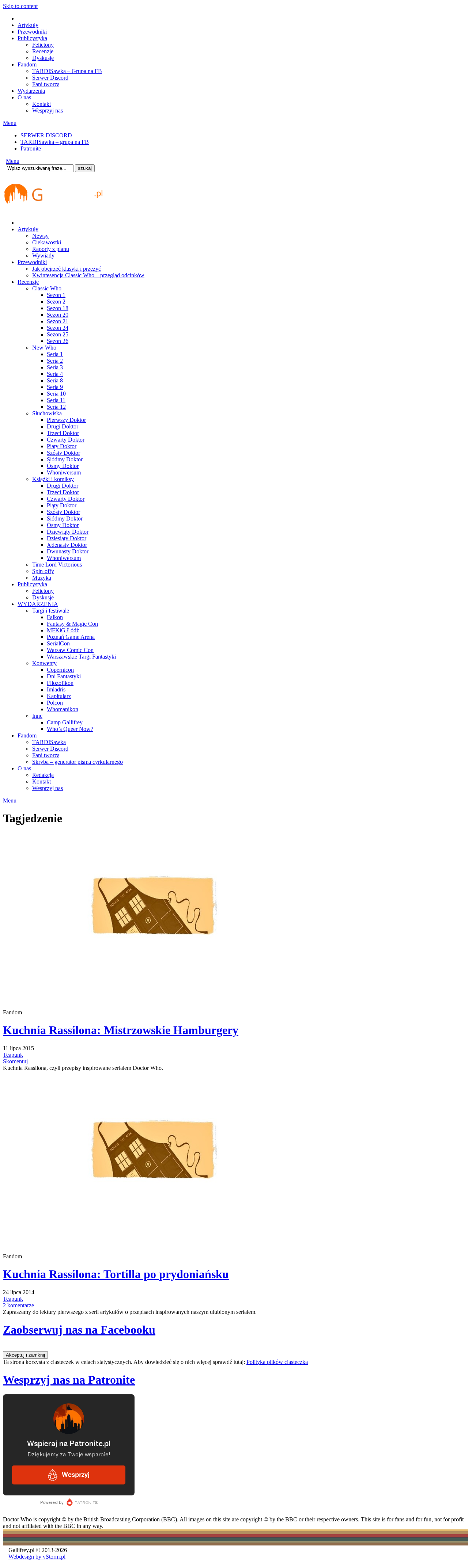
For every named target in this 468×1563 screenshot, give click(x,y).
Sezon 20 (57, 315)
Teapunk (13, 1055)
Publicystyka (32, 38)
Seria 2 (55, 361)
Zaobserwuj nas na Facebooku (79, 1329)
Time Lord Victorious (57, 564)
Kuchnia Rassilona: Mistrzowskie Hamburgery (120, 1030)
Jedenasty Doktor (67, 545)
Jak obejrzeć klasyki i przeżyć (66, 269)
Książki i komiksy (53, 479)
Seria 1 (55, 354)
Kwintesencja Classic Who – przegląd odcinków (88, 275)
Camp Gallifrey (65, 722)
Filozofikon (60, 683)
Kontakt (41, 104)
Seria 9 (55, 387)
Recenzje (42, 51)
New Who (44, 347)
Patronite (30, 148)
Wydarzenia (31, 91)
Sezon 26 (57, 341)
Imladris (56, 689)
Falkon (55, 617)
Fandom (27, 64)
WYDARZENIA (38, 604)
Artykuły (28, 25)
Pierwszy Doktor (66, 420)
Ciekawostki (46, 242)
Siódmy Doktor (65, 459)
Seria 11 (56, 400)
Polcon (55, 702)
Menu (9, 123)
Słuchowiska (47, 413)
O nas (24, 97)
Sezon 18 (57, 308)
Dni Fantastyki (64, 676)
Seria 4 (55, 374)
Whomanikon (62, 709)
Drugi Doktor (62, 426)
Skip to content (20, 6)
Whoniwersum (64, 472)
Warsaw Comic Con (70, 650)
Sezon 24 (57, 328)
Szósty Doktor (63, 453)
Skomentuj (15, 1061)
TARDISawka (49, 742)
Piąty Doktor (61, 446)
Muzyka (41, 578)
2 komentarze (18, 1305)
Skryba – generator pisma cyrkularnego (77, 762)
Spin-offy (43, 571)
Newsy (40, 236)
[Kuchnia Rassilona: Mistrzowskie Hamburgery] (162, 1000)
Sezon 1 (56, 295)
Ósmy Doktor (63, 466)
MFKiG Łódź (63, 630)
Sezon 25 (57, 334)
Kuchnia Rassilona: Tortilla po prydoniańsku (116, 1274)
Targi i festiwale (50, 610)
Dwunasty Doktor (67, 551)
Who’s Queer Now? (70, 729)
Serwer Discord (50, 78)
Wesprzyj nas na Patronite (69, 1379)
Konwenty (44, 663)
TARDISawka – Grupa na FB (67, 71)
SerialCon (58, 643)
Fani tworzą (46, 84)
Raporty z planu (50, 249)
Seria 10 (56, 393)
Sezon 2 (56, 301)
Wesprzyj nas (47, 110)
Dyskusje (43, 58)
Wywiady (43, 255)
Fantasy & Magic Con (72, 624)
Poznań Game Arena (71, 637)
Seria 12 (56, 407)
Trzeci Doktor (63, 433)
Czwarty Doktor (65, 440)
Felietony (43, 45)
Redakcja (43, 775)
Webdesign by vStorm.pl (36, 1557)
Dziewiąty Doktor (67, 532)
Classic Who (46, 288)
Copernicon (60, 670)
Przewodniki (32, 31)
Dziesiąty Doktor (66, 538)
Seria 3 (55, 367)
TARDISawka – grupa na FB (54, 142)
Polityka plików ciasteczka (277, 1362)
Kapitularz (59, 696)
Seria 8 (55, 380)
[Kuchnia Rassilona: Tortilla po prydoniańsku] (162, 1244)
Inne (37, 716)
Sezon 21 (57, 321)
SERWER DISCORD (46, 135)
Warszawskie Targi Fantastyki (81, 656)
